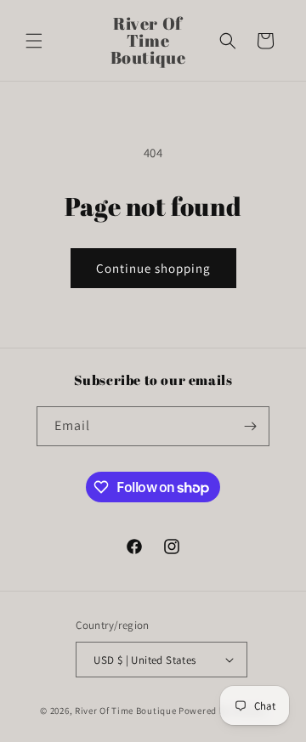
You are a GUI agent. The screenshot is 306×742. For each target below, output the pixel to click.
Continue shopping (153, 268)
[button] (34, 40)
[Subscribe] (250, 426)
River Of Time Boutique (125, 711)
